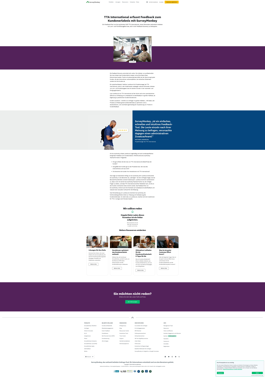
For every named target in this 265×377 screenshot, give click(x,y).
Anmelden (161, 2)
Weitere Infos (93, 264)
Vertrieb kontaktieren (153, 2)
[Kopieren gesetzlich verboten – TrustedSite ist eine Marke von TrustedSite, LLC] (129, 372)
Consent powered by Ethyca (256, 375)
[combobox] (89, 356)
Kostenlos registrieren (171, 2)
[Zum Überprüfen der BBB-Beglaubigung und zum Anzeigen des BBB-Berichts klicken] (116, 372)
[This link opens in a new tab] (165, 356)
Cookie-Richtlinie (238, 369)
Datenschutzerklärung (228, 369)
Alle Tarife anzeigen (132, 302)
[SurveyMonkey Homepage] (93, 2)
